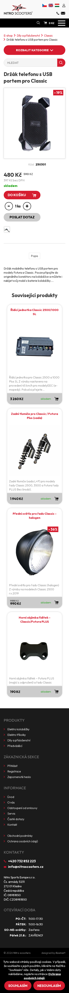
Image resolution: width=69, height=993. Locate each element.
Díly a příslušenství (28, 35)
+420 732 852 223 (22, 861)
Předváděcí (14, 746)
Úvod (10, 797)
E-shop (8, 35)
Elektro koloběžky (18, 729)
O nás (11, 802)
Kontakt (12, 824)
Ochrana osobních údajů (22, 841)
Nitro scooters (22, 953)
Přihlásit (12, 766)
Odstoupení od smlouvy (22, 808)
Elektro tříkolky (16, 735)
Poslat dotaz (22, 217)
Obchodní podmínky (20, 836)
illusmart (60, 953)
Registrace (14, 771)
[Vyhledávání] (38, 22)
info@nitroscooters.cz (25, 867)
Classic (48, 35)
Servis (11, 813)
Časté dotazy (15, 819)
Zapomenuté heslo (19, 777)
